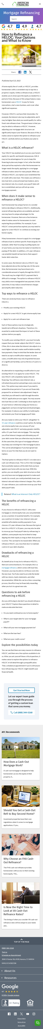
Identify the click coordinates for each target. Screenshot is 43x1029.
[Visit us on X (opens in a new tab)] (21, 1014)
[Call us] (3, 4)
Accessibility (21, 1025)
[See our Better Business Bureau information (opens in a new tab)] (11, 1006)
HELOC (19, 102)
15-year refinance (8, 423)
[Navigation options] (40, 4)
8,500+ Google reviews (10, 995)
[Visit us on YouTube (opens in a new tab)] (27, 1014)
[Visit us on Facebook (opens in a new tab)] (9, 1014)
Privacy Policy (22, 1018)
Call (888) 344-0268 (23, 712)
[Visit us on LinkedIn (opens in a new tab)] (15, 1014)
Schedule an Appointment (11, 955)
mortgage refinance (9, 568)
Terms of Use (21, 1022)
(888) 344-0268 (8, 948)
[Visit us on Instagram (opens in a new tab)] (34, 1014)
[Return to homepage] (20, 4)
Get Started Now (21, 690)
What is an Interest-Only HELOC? (25, 494)
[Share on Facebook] (20, 72)
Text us (4, 952)
